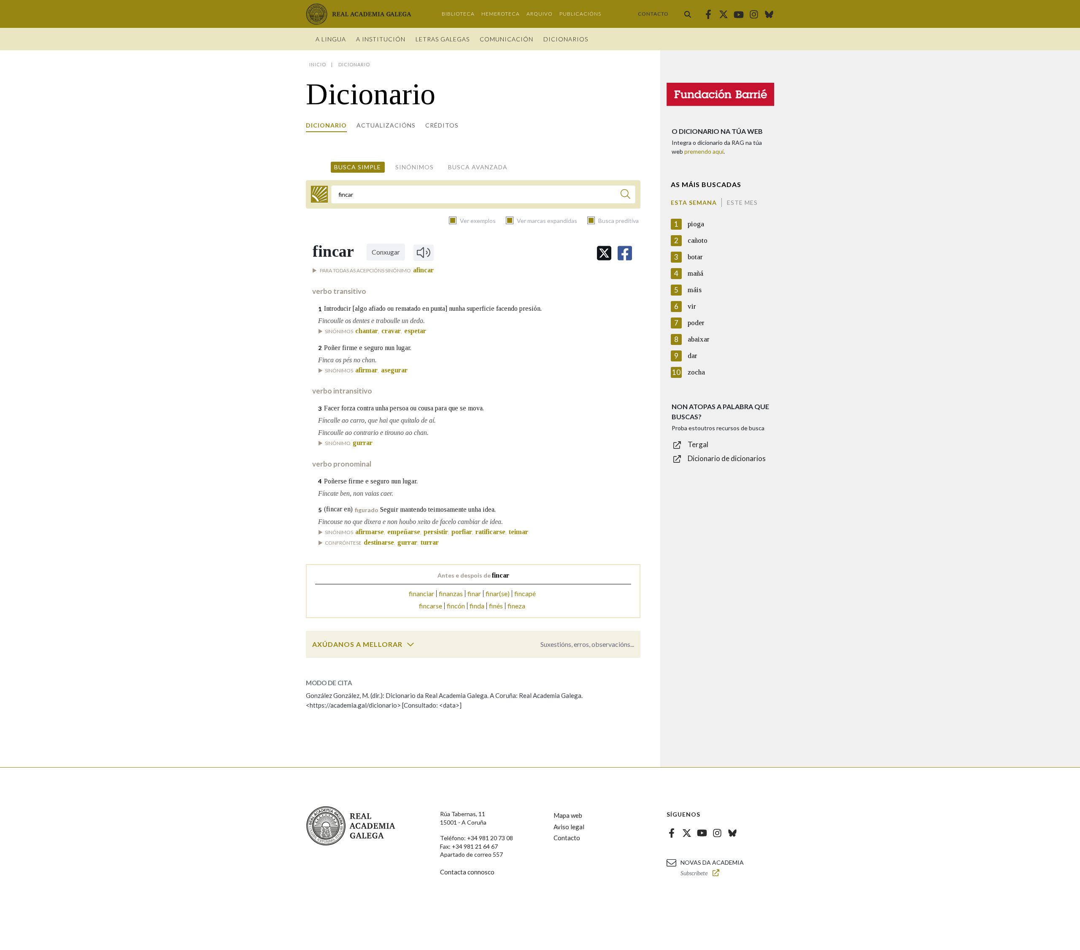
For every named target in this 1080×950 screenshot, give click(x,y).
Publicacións (580, 14)
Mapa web (568, 815)
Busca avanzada (478, 167)
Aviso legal (569, 827)
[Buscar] (688, 14)
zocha (696, 372)
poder (696, 323)
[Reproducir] (423, 252)
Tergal (698, 444)
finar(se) (498, 593)
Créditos (442, 125)
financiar (421, 593)
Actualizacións (386, 125)
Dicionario (326, 125)
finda (477, 606)
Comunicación (506, 39)
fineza (516, 606)
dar (692, 356)
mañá (695, 273)
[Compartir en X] (604, 253)
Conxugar (386, 252)
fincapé (525, 593)
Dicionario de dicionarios (727, 458)
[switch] (410, 644)
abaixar (699, 339)
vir (692, 306)
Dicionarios (565, 39)
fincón (456, 606)
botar (695, 257)
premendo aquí (704, 151)
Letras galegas (443, 39)
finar (474, 593)
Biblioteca (458, 14)
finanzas (451, 593)
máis (695, 290)
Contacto (653, 14)
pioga (696, 224)
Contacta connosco (467, 872)
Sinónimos (414, 167)
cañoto (697, 240)
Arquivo (539, 14)
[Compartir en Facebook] (625, 253)
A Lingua (331, 39)
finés (496, 606)
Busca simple (357, 167)
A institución (380, 39)
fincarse (430, 606)
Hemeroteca (500, 14)
